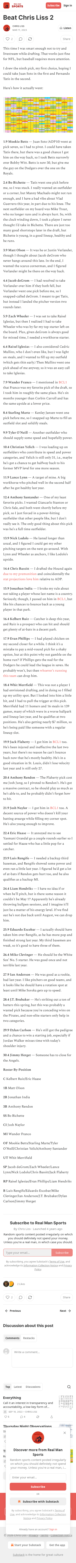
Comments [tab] (12, 1338)
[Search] (69, 1387)
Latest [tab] (18, 1387)
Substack (19, 1555)
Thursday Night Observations (27, 1426)
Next (63, 1311)
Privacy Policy (44, 1518)
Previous (15, 1311)
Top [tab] (7, 1387)
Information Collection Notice (41, 1265)
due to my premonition (20, 573)
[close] (65, 1433)
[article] (38, 1407)
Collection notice (61, 1535)
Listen (67, 28)
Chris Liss (18, 26)
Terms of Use (56, 1261)
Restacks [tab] (28, 1338)
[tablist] (20, 1338)
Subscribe (53, 5)
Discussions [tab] (33, 1387)
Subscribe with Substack (41, 1501)
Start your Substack (27, 1545)
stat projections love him (21, 579)
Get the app (57, 1545)
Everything (12, 1398)
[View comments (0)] (21, 39)
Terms (44, 1535)
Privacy (33, 1535)
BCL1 (63, 382)
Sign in (68, 5)
